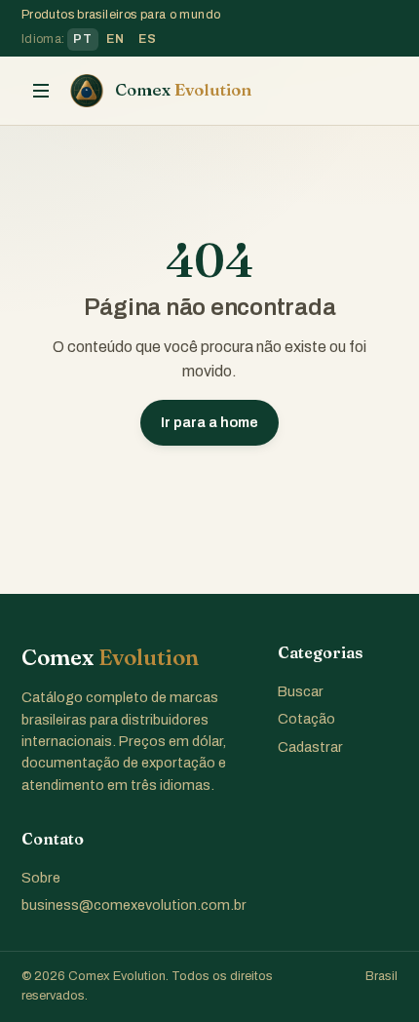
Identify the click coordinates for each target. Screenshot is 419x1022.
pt (82, 39)
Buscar (301, 691)
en (115, 39)
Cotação (306, 719)
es (147, 39)
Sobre (40, 877)
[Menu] (40, 90)
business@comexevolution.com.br (134, 905)
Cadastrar (310, 747)
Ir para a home (209, 422)
